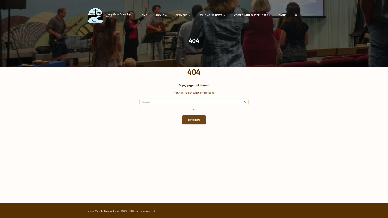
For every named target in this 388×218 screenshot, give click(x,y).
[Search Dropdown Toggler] (296, 15)
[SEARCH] (245, 102)
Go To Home (194, 120)
